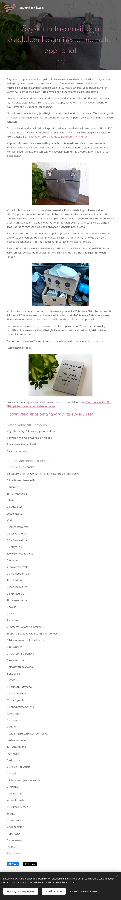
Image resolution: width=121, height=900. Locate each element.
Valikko (114, 8)
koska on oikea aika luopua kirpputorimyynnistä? (59, 136)
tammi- (28, 319)
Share (15, 864)
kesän (81, 319)
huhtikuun (56, 319)
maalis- (46, 319)
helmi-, (37, 319)
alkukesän (68, 319)
